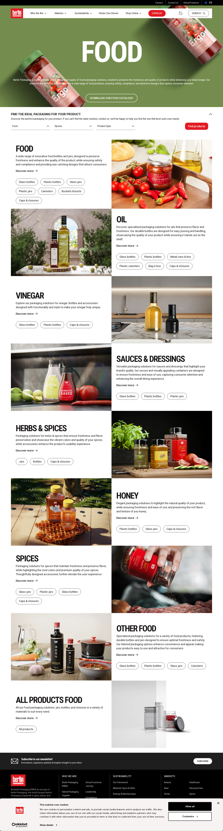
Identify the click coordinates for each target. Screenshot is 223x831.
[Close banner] (218, 803)
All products (26, 729)
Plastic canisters (130, 266)
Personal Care (196, 788)
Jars (21, 461)
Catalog (157, 13)
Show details (46, 825)
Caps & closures (29, 200)
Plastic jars (25, 191)
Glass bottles (27, 182)
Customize (188, 816)
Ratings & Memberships (124, 794)
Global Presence (191, 3)
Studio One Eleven (108, 13)
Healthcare (194, 782)
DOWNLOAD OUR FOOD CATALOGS (111, 98)
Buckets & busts (71, 191)
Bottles (37, 461)
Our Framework (120, 782)
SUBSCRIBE (202, 761)
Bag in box (155, 266)
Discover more (25, 171)
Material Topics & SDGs (124, 788)
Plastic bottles (52, 182)
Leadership (91, 792)
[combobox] (30, 126)
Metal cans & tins (180, 256)
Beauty (167, 782)
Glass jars (76, 182)
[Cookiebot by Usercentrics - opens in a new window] (19, 825)
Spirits (192, 794)
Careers (159, 3)
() (208, 2)
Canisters (47, 191)
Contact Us (173, 3)
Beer (166, 788)
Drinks (167, 794)
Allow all (190, 806)
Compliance (91, 797)
